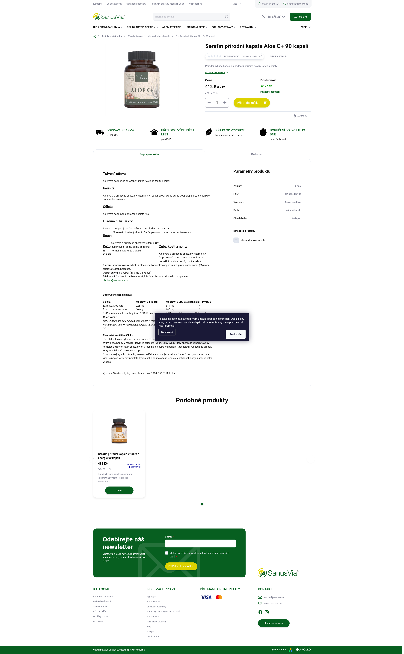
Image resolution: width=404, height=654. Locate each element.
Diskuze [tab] (256, 154)
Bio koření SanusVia (103, 596)
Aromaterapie (100, 606)
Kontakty (97, 4)
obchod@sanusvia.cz (274, 597)
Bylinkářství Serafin (102, 601)
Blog (149, 626)
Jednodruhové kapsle (253, 240)
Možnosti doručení (270, 92)
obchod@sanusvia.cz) (115, 280)
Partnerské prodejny (156, 621)
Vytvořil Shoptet (278, 649)
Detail (119, 490)
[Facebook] (260, 611)
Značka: (278, 56)
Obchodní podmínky (136, 4)
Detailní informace (215, 73)
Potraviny (98, 621)
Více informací (166, 325)
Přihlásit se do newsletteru (181, 566)
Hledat (226, 16)
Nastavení (167, 332)
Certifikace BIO (154, 636)
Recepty (150, 631)
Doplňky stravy (100, 616)
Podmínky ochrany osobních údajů (167, 4)
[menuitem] (108, 27)
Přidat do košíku (248, 103)
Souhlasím (236, 334)
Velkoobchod (195, 4)
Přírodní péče (99, 611)
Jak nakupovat (114, 4)
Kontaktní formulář (273, 623)
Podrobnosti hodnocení (251, 56)
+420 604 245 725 (273, 603)
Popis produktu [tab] (149, 154)
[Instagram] (266, 611)
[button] (202, 504)
